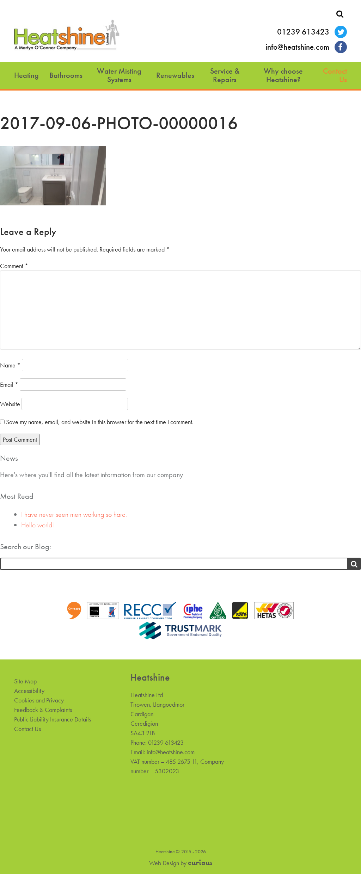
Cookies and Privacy (39, 700)
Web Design (164, 863)
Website (10, 404)
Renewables (175, 75)
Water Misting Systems (119, 75)
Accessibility (29, 691)
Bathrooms (65, 75)
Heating (26, 75)
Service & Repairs (224, 75)
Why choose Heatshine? (283, 75)
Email (9, 384)
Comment (14, 266)
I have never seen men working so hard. (74, 514)
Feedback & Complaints (43, 710)
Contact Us (335, 75)
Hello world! (37, 524)
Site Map (25, 681)
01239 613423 (303, 32)
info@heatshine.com (297, 47)
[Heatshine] (67, 36)
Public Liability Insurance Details (52, 719)
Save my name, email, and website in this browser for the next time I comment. (100, 422)
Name (10, 365)
